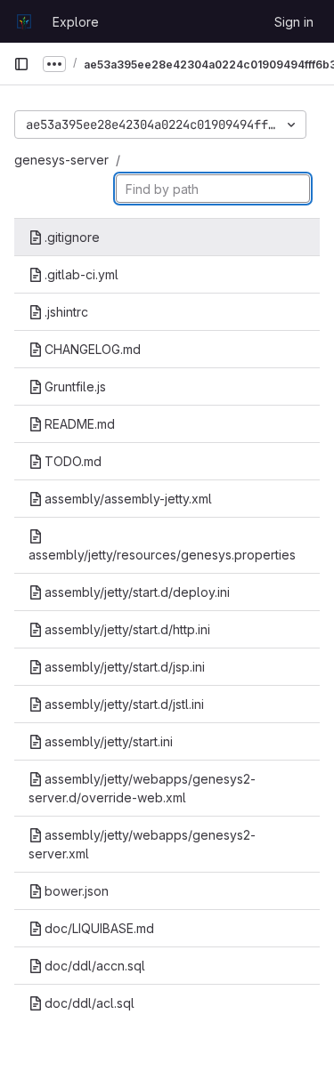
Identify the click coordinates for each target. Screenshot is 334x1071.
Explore (76, 21)
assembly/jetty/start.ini (109, 741)
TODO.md (73, 461)
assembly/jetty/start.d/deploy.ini (137, 592)
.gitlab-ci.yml (81, 274)
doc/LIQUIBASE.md (99, 928)
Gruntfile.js (75, 386)
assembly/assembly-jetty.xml (128, 498)
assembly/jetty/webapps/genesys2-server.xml (142, 844)
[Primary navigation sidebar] (21, 64)
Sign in (294, 21)
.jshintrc (66, 311)
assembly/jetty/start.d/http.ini (127, 629)
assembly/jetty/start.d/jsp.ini (125, 666)
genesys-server (61, 159)
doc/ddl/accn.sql (95, 965)
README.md (80, 423)
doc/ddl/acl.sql (89, 1003)
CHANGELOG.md (93, 349)
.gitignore (72, 237)
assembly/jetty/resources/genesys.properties (162, 554)
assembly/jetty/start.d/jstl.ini (124, 704)
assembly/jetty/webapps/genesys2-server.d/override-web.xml (142, 788)
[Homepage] (24, 21)
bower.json (77, 890)
